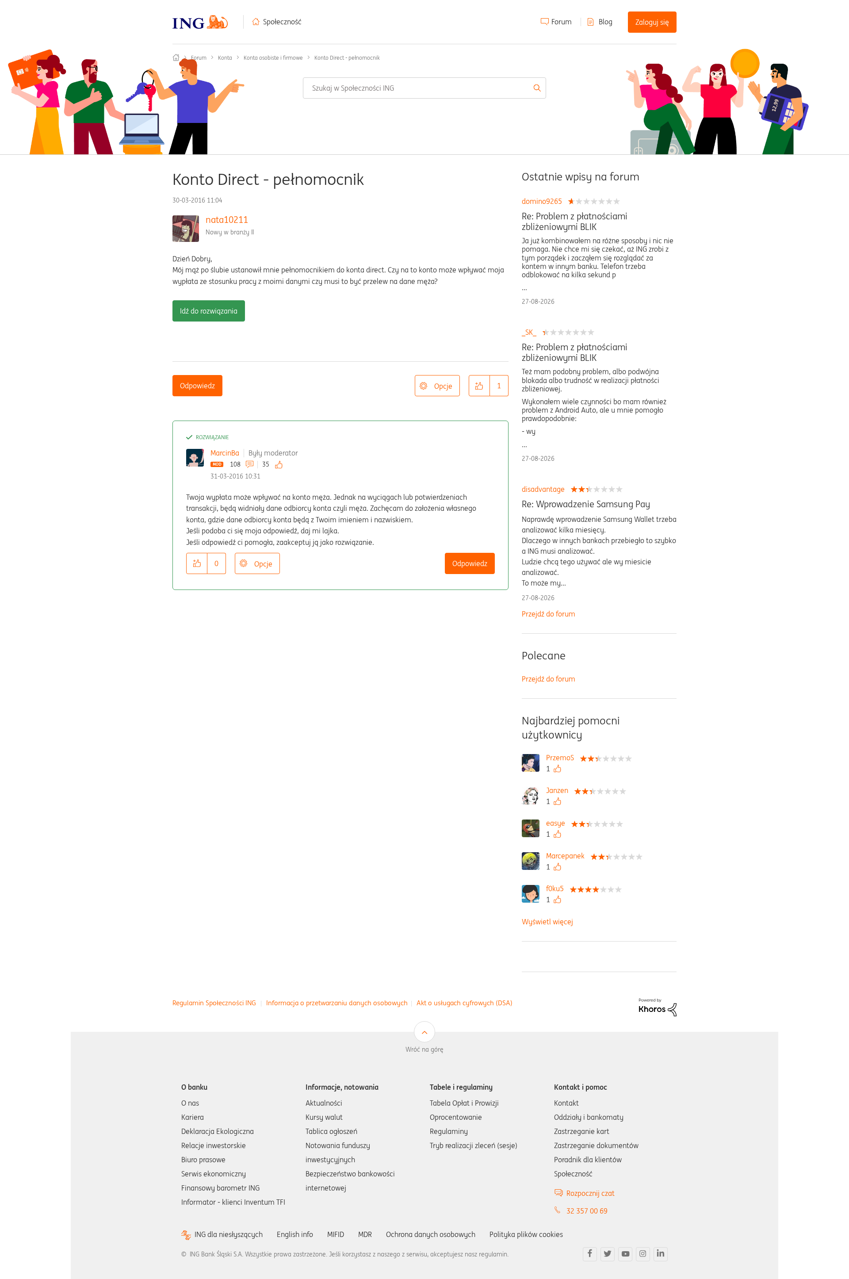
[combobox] (424, 88)
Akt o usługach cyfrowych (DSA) (464, 1003)
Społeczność (282, 21)
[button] (479, 385)
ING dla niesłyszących (229, 1234)
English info (295, 1234)
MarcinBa (224, 452)
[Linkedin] (661, 1254)
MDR (365, 1234)
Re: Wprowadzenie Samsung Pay (586, 504)
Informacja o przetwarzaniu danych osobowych (337, 1003)
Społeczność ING (176, 57)
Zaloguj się (652, 22)
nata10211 (227, 219)
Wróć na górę (424, 1049)
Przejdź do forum (548, 613)
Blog (605, 21)
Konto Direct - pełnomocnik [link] (347, 57)
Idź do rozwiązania (208, 310)
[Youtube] (625, 1254)
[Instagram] (643, 1254)
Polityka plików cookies (526, 1234)
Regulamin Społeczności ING (214, 1003)
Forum (561, 21)
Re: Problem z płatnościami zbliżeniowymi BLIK (574, 221)
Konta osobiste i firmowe (273, 57)
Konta (225, 57)
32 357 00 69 (587, 1210)
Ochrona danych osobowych (430, 1234)
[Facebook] (590, 1254)
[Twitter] (607, 1254)
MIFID (335, 1234)
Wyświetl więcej (547, 921)
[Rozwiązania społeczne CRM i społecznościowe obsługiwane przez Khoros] (658, 1006)
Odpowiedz (197, 385)
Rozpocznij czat (590, 1193)
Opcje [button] (443, 386)
